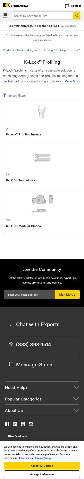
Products (8, 50)
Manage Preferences (42, 474)
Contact (76, 5)
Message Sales (34, 364)
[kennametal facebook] (7, 424)
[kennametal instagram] (31, 424)
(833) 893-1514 (33, 344)
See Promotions (68, 25)
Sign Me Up (67, 294)
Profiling (61, 50)
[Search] (76, 15)
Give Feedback (17, 436)
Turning (48, 50)
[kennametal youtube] (23, 424)
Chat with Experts (37, 324)
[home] (14, 6)
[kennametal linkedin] (15, 424)
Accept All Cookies (42, 466)
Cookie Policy (43, 458)
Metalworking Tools (28, 50)
